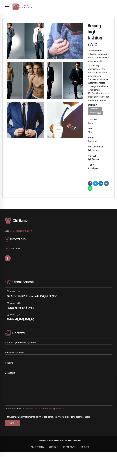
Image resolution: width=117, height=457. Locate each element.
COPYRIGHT (53, 447)
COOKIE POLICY (69, 447)
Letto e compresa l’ (34, 408)
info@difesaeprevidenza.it (20, 231)
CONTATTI (84, 447)
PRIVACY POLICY (37, 447)
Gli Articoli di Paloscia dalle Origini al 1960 (32, 296)
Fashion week (95, 109)
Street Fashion (95, 113)
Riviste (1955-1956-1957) (20, 307)
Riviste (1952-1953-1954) (20, 319)
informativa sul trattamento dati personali (43, 408)
